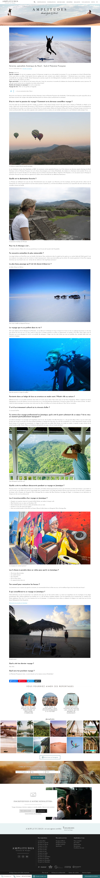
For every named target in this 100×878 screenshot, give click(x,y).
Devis (93, 2)
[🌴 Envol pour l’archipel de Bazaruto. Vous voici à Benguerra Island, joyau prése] (91, 729)
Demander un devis (91, 876)
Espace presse (77, 844)
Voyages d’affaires (60, 841)
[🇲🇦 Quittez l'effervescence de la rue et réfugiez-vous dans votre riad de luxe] (91, 745)
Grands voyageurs (27, 68)
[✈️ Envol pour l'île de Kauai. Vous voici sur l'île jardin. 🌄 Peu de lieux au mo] (42, 745)
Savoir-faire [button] (61, 2)
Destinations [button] (41, 2)
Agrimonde (58, 846)
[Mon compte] (97, 2)
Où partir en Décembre (44, 862)
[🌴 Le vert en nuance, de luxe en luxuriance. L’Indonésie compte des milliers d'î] (42, 729)
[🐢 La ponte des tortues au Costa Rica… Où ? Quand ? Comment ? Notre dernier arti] (8, 745)
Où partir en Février (43, 844)
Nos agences (86, 2)
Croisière (69, 2)
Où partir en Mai (42, 849)
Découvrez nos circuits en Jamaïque (18, 603)
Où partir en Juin (42, 851)
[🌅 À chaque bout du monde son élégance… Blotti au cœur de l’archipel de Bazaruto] (75, 729)
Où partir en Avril (42, 848)
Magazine (77, 2)
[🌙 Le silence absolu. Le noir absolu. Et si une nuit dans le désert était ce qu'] (8, 729)
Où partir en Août (42, 855)
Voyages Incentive (60, 844)
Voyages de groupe (61, 842)
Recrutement (77, 846)
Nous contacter (78, 841)
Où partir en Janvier (43, 842)
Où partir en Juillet (43, 853)
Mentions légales (86, 872)
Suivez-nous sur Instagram (51, 757)
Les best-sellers (41, 841)
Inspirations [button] (51, 2)
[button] (22, 876)
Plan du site (45, 872)
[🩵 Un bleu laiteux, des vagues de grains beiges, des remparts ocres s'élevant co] (58, 729)
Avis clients (76, 842)
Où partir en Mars (42, 846)
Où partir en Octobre (43, 858)
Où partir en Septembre (44, 856)
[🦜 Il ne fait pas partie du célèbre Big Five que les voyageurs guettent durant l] (75, 745)
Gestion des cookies (74, 872)
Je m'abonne (41, 811)
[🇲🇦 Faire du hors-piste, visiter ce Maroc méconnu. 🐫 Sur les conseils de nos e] (58, 745)
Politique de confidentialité (58, 872)
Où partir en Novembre (44, 860)
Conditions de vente (79, 848)
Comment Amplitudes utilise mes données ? (33, 813)
